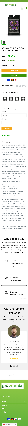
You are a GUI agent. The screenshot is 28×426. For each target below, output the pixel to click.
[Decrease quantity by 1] (9, 65)
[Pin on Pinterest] (20, 86)
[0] (25, 9)
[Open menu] (2, 4)
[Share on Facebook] (17, 86)
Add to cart (14, 70)
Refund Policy (5, 135)
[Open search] (18, 8)
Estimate (6, 128)
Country (3, 111)
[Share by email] (25, 86)
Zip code (4, 119)
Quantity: (4, 65)
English (7, 424)
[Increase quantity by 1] (17, 65)
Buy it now (14, 75)
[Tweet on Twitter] (23, 86)
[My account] (22, 9)
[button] (11, 366)
